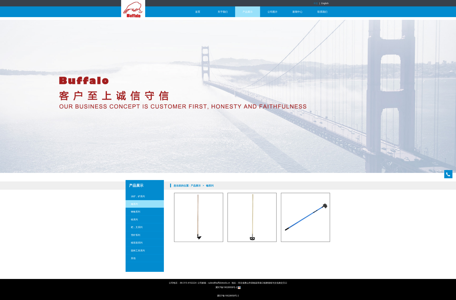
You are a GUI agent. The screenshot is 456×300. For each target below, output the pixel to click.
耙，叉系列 (136, 227)
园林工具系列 (138, 250)
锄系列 (134, 204)
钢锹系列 (135, 211)
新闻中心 (297, 11)
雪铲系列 (135, 235)
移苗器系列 (136, 242)
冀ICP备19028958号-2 (227, 287)
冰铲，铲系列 (138, 196)
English (324, 3)
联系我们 (322, 11)
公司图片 (273, 11)
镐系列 (134, 219)
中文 (316, 3)
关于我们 (223, 11)
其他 (133, 258)
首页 (197, 11)
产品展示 (248, 11)
